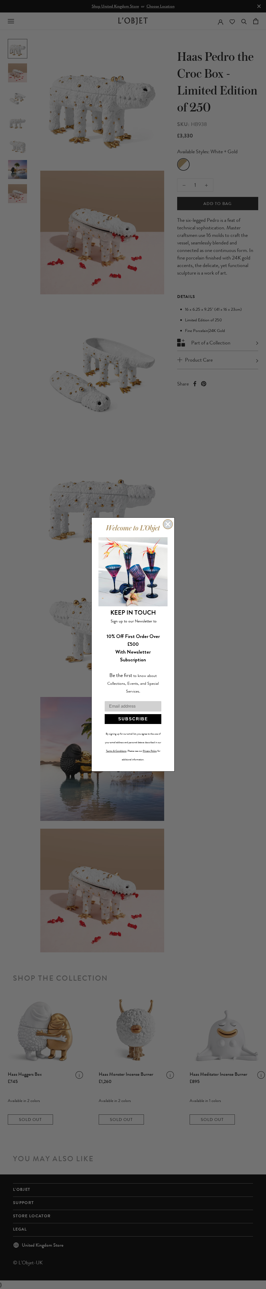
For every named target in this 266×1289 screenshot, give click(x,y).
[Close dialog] (167, 524)
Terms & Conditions (116, 751)
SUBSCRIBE (133, 719)
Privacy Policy (150, 751)
